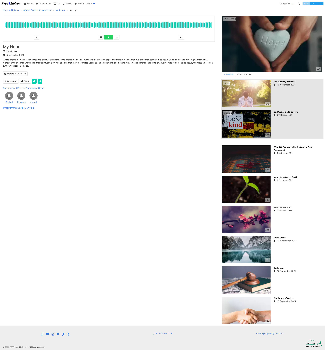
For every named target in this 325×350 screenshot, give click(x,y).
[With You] (68, 334)
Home (30, 3)
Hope (40, 88)
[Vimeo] (58, 334)
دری (312, 3)
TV (58, 3)
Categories (8, 88)
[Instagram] (53, 334)
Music (69, 3)
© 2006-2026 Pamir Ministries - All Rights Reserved (23, 347)
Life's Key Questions (26, 88)
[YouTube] (47, 334)
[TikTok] (63, 334)
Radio (81, 3)
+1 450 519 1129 (164, 333)
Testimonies (45, 3)
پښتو (320, 3)
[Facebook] (42, 334)
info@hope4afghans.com (270, 333)
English (306, 3)
